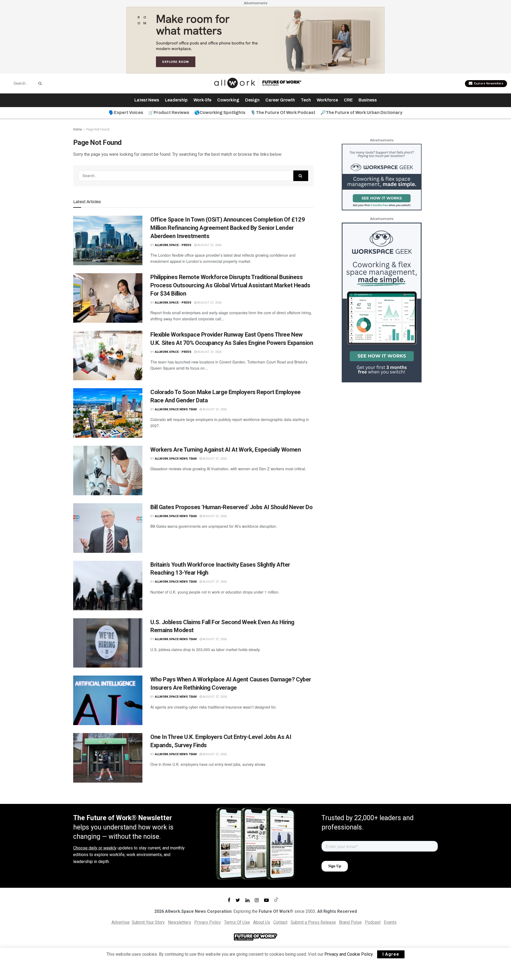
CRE (348, 100)
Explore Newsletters (488, 83)
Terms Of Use (237, 922)
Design (252, 100)
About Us (261, 922)
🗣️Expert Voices (126, 112)
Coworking (228, 100)
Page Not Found (97, 129)
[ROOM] (255, 39)
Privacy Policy (207, 922)
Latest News (146, 100)
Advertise (121, 922)
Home (77, 129)
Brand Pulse (350, 922)
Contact (280, 922)
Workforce (327, 100)
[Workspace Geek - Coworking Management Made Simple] (382, 176)
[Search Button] (39, 83)
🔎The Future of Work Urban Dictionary (361, 112)
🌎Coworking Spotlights (219, 112)
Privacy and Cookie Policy (348, 954)
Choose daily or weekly (95, 847)
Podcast (373, 922)
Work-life (202, 100)
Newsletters (179, 922)
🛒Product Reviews (168, 112)
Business (367, 100)
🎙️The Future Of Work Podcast (282, 112)
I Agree (390, 954)
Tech (306, 100)
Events (390, 922)
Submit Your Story (148, 922)
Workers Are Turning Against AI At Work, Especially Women (225, 449)
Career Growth (280, 100)
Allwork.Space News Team (176, 409)
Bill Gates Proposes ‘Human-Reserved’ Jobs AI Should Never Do (231, 507)
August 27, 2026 (209, 245)
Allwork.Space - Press (173, 245)
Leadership (176, 100)
